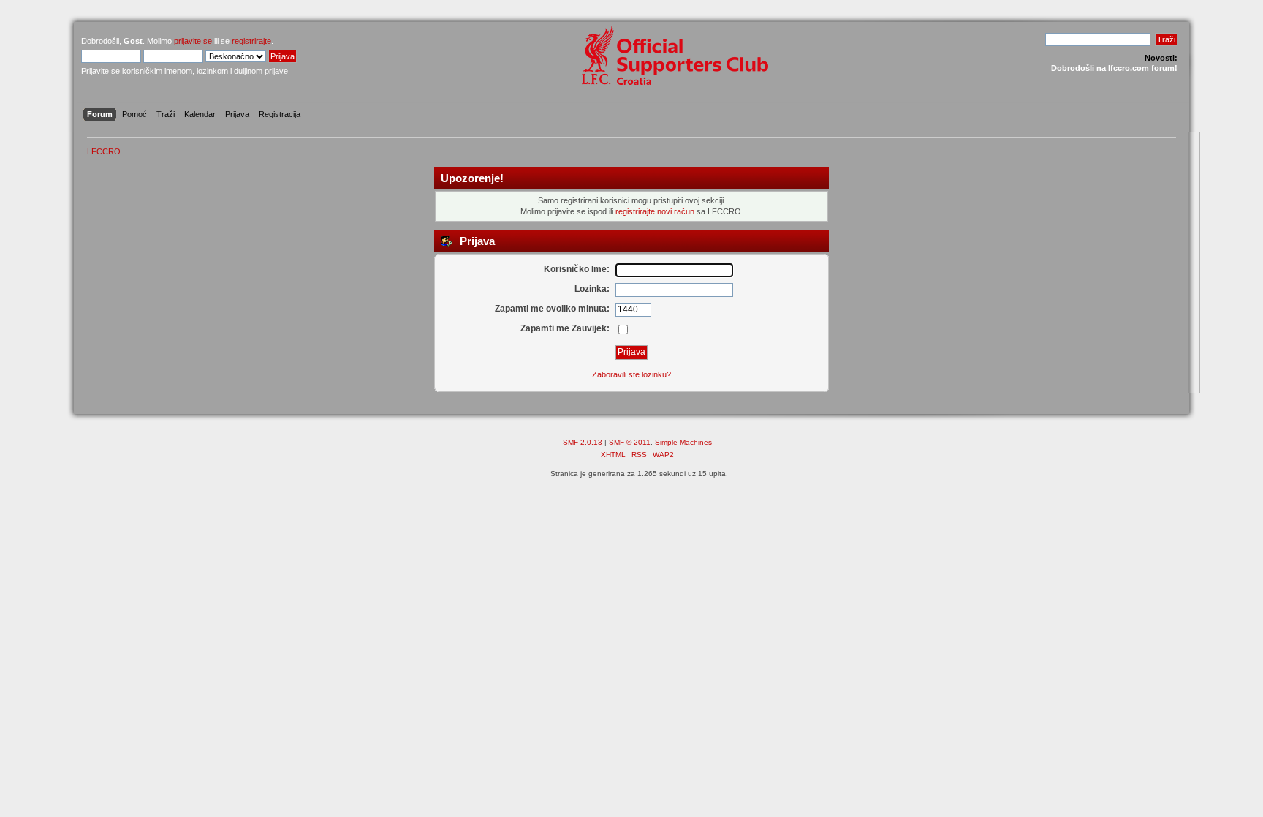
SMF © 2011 (630, 442)
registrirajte (251, 41)
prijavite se (193, 41)
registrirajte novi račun (654, 211)
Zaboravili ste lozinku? (631, 374)
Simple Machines (683, 442)
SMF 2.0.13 (582, 442)
